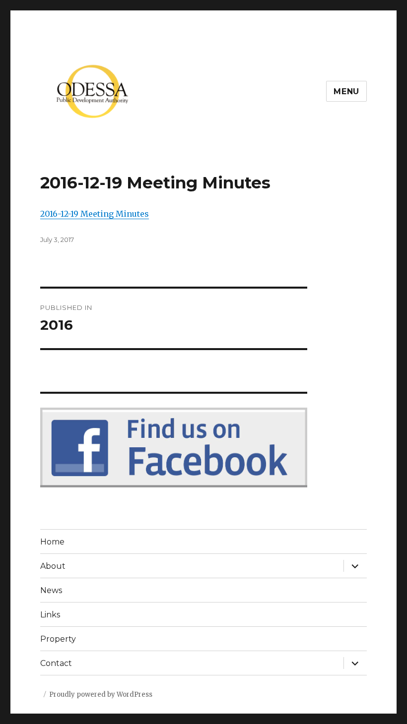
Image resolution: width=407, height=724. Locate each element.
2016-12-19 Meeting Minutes (94, 214)
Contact (56, 663)
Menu (346, 91)
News (51, 590)
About (53, 566)
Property (58, 639)
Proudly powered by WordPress (100, 694)
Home (52, 541)
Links (50, 614)
